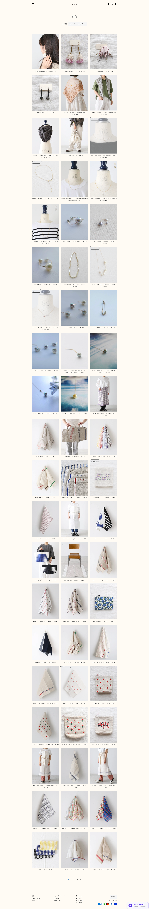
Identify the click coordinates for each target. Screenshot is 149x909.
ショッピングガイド (59, 896)
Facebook (79, 896)
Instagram (80, 900)
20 (77, 879)
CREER (115, 900)
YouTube (79, 902)
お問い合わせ (35, 900)
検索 (33, 896)
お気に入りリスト (36, 898)
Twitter (79, 898)
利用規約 (56, 898)
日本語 (113, 896)
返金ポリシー (57, 900)
